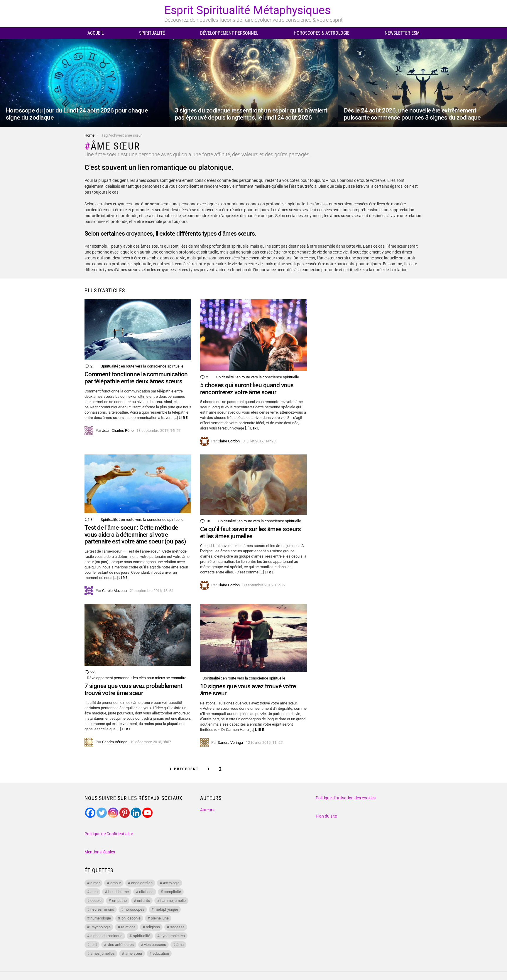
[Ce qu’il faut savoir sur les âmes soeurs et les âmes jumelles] (253, 484)
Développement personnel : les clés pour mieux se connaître (136, 678)
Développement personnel (229, 33)
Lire (183, 417)
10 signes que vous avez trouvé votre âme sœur (248, 690)
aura (94, 892)
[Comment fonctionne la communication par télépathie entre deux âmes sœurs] (137, 329)
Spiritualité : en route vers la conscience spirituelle (142, 366)
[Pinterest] (124, 813)
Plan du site (326, 816)
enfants (143, 900)
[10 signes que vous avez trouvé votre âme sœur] (253, 638)
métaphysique (166, 909)
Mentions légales (99, 852)
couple (96, 900)
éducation (161, 953)
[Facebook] (90, 813)
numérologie (100, 918)
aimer (95, 883)
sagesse (177, 927)
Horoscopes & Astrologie (321, 33)
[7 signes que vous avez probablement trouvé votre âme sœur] (137, 635)
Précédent (186, 769)
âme (180, 944)
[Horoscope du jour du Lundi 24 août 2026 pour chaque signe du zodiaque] (84, 83)
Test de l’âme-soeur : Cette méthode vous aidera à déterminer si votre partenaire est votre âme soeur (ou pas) (135, 534)
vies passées (155, 944)
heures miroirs (102, 909)
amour (115, 883)
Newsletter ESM (402, 33)
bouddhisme (118, 892)
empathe (119, 900)
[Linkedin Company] (136, 813)
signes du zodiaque (106, 936)
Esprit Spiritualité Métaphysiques (247, 10)
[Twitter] (102, 813)
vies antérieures (120, 944)
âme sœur (133, 953)
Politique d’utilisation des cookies (346, 798)
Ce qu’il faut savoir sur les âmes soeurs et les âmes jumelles (250, 533)
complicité (172, 892)
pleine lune (160, 918)
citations (146, 892)
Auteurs (207, 810)
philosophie (131, 918)
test (93, 944)
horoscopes (134, 909)
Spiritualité (152, 33)
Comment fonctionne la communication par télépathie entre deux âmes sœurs (136, 378)
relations (128, 927)
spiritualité (141, 936)
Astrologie (171, 883)
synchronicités (172, 936)
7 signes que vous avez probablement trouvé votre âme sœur (133, 689)
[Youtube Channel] (147, 813)
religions (153, 927)
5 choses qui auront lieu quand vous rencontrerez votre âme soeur (247, 389)
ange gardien (142, 883)
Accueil (95, 33)
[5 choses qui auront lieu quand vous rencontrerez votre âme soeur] (253, 335)
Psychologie (100, 927)
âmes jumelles (102, 953)
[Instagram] (113, 813)
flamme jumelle (173, 900)
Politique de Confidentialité (108, 833)
